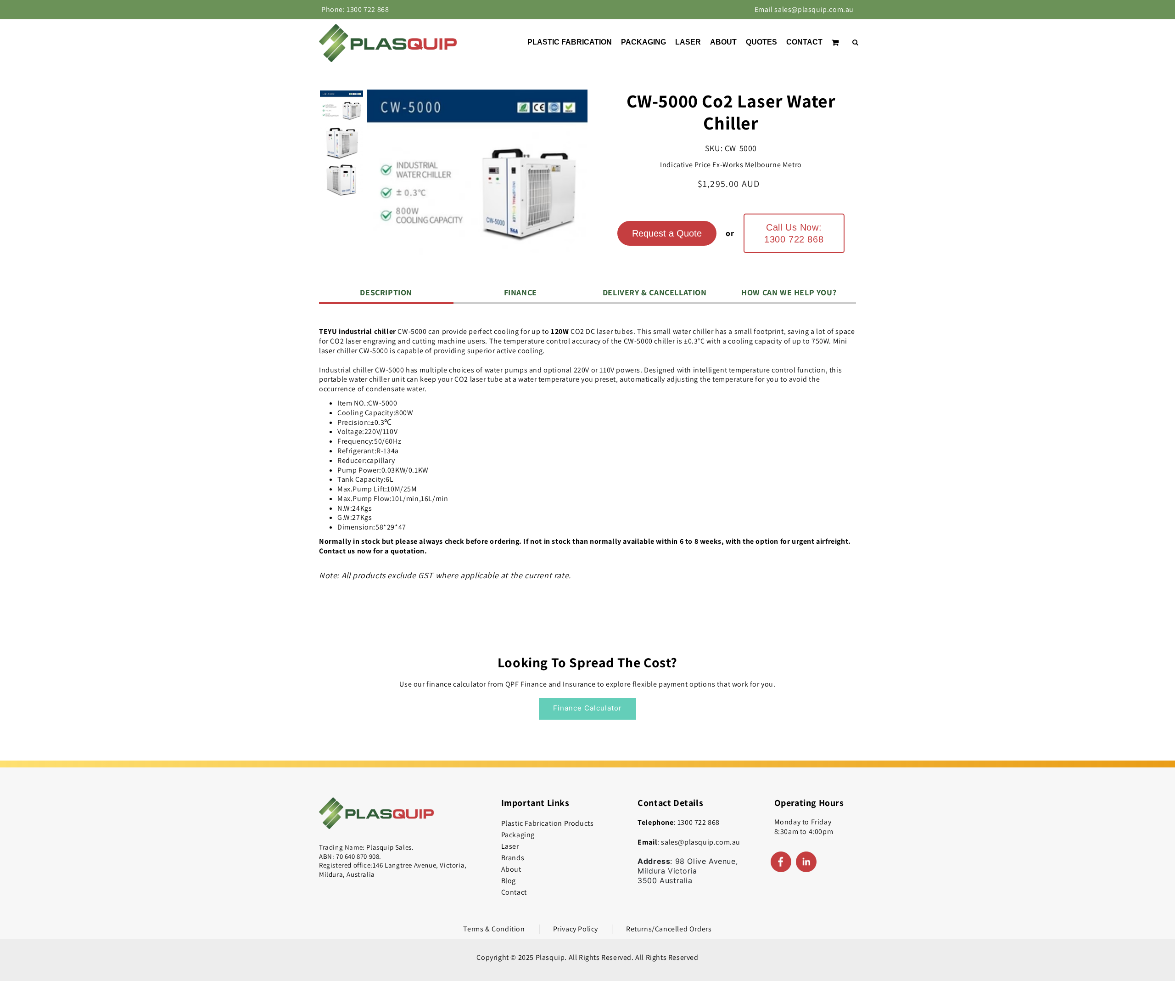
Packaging (518, 835)
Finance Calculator (587, 708)
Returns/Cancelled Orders (668, 929)
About (511, 869)
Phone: (355, 9)
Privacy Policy (575, 929)
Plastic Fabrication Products (547, 823)
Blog (508, 880)
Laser (510, 846)
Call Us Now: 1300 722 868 (793, 233)
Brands (513, 858)
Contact (514, 892)
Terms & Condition (494, 929)
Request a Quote (667, 233)
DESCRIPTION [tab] (386, 292)
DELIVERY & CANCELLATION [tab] (655, 292)
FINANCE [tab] (520, 292)
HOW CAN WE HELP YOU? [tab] (788, 292)
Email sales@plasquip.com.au (804, 9)
